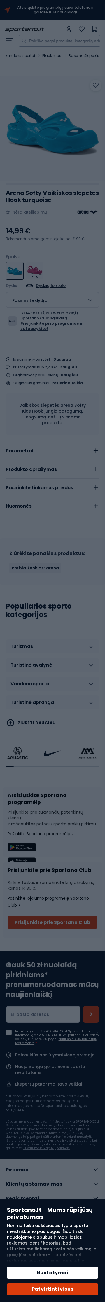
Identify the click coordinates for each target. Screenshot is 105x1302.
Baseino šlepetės (84, 55)
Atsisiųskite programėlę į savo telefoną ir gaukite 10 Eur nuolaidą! (55, 10)
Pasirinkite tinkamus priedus (39, 487)
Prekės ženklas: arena (35, 568)
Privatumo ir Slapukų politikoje (46, 1148)
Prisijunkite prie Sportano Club (52, 922)
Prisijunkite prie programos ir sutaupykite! (51, 326)
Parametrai (19, 451)
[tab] (52, 451)
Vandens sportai (20, 55)
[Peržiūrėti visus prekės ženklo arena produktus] (87, 212)
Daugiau (62, 359)
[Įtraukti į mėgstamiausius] (96, 85)
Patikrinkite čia (67, 383)
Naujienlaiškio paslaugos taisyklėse (46, 1108)
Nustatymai (52, 1272)
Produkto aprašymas (31, 469)
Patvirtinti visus (53, 1289)
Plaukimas (51, 55)
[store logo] (34, 29)
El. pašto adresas (30, 1014)
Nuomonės (19, 506)
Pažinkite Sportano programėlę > (41, 834)
